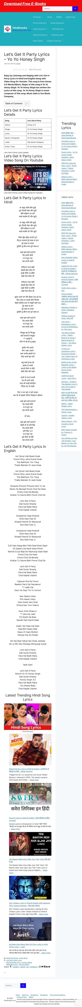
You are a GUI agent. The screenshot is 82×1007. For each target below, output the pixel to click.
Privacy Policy (22, 997)
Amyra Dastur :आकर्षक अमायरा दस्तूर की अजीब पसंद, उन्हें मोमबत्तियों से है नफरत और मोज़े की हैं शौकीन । (69, 299)
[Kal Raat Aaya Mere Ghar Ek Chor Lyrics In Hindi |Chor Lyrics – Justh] (30, 929)
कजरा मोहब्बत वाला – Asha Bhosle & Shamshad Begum (68, 135)
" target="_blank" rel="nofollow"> (25, 967)
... (5, 972)
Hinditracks (20, 27)
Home (18, 995)
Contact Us (34, 995)
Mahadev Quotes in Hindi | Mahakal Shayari (69, 310)
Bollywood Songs (12, 958)
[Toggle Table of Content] (25, 103)
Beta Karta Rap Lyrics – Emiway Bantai (19, 962)
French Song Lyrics (40, 23)
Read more (34, 780)
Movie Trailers (38, 41)
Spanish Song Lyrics (40, 35)
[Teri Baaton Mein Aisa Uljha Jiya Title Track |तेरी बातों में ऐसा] (30, 844)
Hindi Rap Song (57, 29)
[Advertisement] (69, 81)
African (49, 17)
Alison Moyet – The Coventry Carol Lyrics (69, 423)
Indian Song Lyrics (39, 29)
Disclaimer (44, 995)
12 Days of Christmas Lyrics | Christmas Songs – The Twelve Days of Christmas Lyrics (69, 354)
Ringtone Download (54, 41)
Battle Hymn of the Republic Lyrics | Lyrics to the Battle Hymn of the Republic (68, 367)
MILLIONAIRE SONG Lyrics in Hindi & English (69, 260)
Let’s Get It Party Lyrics (14, 960)
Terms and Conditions (57, 995)
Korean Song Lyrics (57, 23)
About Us (25, 995)
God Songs (37, 17)
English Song (70, 17)
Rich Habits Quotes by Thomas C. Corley (69, 432)
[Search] (75, 8)
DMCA (31, 997)
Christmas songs (57, 35)
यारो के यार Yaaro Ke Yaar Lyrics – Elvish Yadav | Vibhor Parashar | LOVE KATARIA (69, 168)
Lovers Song (23, 958)
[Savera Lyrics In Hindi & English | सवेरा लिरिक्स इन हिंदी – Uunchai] (30, 799)
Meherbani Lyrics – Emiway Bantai (17, 964)
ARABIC (59, 17)
